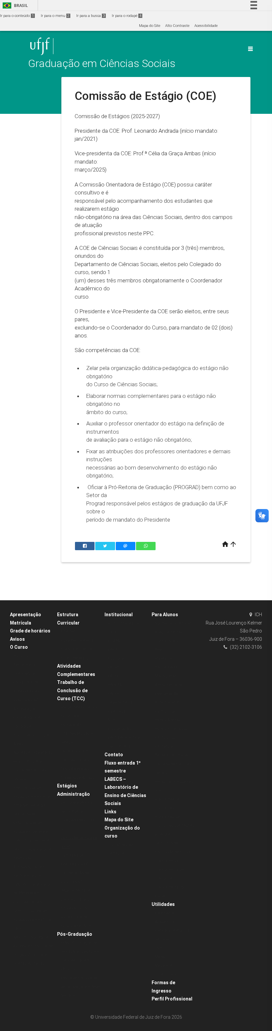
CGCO (113, 649)
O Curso (19, 647)
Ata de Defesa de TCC (79, 707)
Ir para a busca (90, 16)
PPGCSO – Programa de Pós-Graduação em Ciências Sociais (79, 951)
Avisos (17, 639)
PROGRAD (116, 685)
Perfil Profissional (172, 998)
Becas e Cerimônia (171, 755)
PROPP (113, 694)
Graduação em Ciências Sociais (101, 63)
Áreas (18, 744)
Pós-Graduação (74, 934)
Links (110, 811)
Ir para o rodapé (126, 16)
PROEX (113, 676)
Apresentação (25, 614)
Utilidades (163, 904)
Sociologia (22, 726)
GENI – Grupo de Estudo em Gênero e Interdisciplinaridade (31, 832)
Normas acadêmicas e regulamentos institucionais (173, 632)
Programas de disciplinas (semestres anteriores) (174, 826)
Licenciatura (24, 673)
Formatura (164, 746)
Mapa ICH (163, 965)
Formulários (165, 737)
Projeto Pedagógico (77, 658)
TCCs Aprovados (74, 769)
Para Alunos (165, 614)
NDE (111, 720)
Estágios (67, 785)
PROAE (113, 667)
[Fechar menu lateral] (250, 48)
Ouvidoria (116, 658)
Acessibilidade (206, 26)
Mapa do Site (149, 26)
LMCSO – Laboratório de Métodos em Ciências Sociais (31, 893)
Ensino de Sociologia (31, 735)
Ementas (68, 631)
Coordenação (119, 729)
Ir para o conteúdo (17, 16)
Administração (73, 794)
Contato (113, 754)
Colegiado (116, 711)
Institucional (118, 614)
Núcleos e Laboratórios (32, 752)
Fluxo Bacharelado (76, 640)
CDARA (114, 641)
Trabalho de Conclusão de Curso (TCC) (72, 690)
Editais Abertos (167, 720)
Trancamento (166, 860)
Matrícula (20, 623)
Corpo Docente (25, 682)
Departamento (120, 702)
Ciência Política (26, 717)
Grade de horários (30, 630)
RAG (158, 649)
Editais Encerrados (171, 729)
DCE (158, 948)
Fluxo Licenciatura (76, 649)
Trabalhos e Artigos (77, 777)
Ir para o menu (55, 16)
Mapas (161, 957)
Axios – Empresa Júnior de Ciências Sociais (29, 770)
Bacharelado (24, 664)
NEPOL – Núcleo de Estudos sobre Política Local (32, 919)
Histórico (20, 656)
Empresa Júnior (74, 908)
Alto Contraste (177, 26)
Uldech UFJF (166, 974)
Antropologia (24, 708)
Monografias (166, 676)
